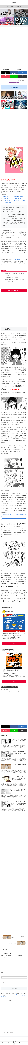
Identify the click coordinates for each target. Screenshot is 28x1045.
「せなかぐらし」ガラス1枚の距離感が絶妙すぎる (14, 196)
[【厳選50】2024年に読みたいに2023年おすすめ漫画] (21, 13)
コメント (4, 957)
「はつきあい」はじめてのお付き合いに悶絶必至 (13, 200)
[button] (22, 76)
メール (2, 977)
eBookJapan (17, 259)
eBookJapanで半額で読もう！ (14, 290)
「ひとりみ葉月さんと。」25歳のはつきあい (12, 198)
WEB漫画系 (5, 686)
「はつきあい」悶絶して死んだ (9, 202)
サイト (2, 982)
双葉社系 (16, 686)
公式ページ (14, 643)
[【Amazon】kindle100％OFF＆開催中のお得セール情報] (21, 21)
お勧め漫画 (11, 686)
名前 (2, 972)
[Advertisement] (14, 47)
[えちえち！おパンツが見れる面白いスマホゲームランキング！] (7, 21)
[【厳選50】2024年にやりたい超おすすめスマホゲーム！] (7, 13)
